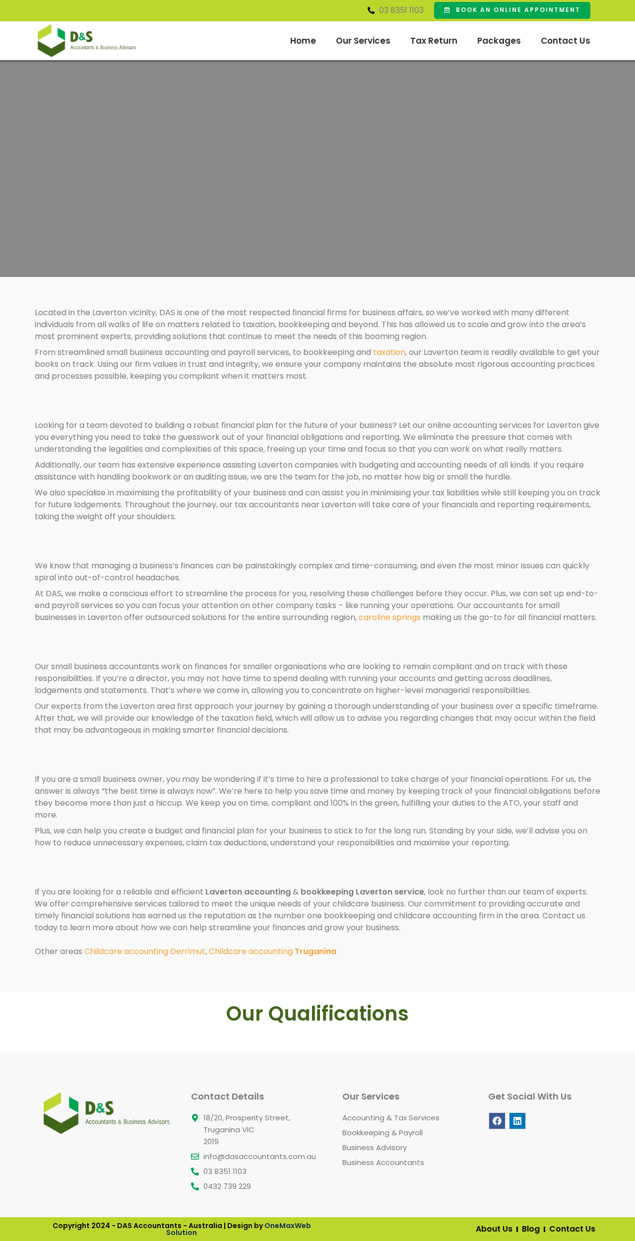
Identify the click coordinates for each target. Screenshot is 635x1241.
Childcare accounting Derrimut (144, 951)
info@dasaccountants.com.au (259, 1156)
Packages (499, 41)
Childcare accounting (272, 951)
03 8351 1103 (401, 10)
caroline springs (390, 617)
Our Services (363, 41)
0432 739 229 (227, 1186)
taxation (389, 352)
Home (303, 41)
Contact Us (565, 41)
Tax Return (433, 41)
